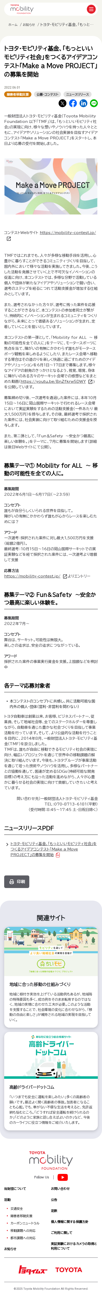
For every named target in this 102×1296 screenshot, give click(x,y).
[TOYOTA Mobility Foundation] (21, 9)
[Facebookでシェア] (73, 103)
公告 (54, 1199)
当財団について (15, 1188)
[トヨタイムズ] (33, 1269)
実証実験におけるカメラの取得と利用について (74, 1246)
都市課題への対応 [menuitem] (23, 1237)
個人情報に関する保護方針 (69, 1221)
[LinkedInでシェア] (83, 103)
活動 (7, 1199)
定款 (54, 1210)
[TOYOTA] (68, 1269)
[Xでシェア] (62, 103)
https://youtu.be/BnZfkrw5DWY (53, 381)
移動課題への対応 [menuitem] (23, 1230)
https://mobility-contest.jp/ (32, 576)
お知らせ (29, 24)
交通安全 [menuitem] (16, 1208)
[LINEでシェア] (94, 103)
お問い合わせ (60, 1188)
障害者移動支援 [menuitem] (21, 1215)
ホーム (13, 24)
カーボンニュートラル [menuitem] (24, 1223)
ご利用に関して (61, 1232)
